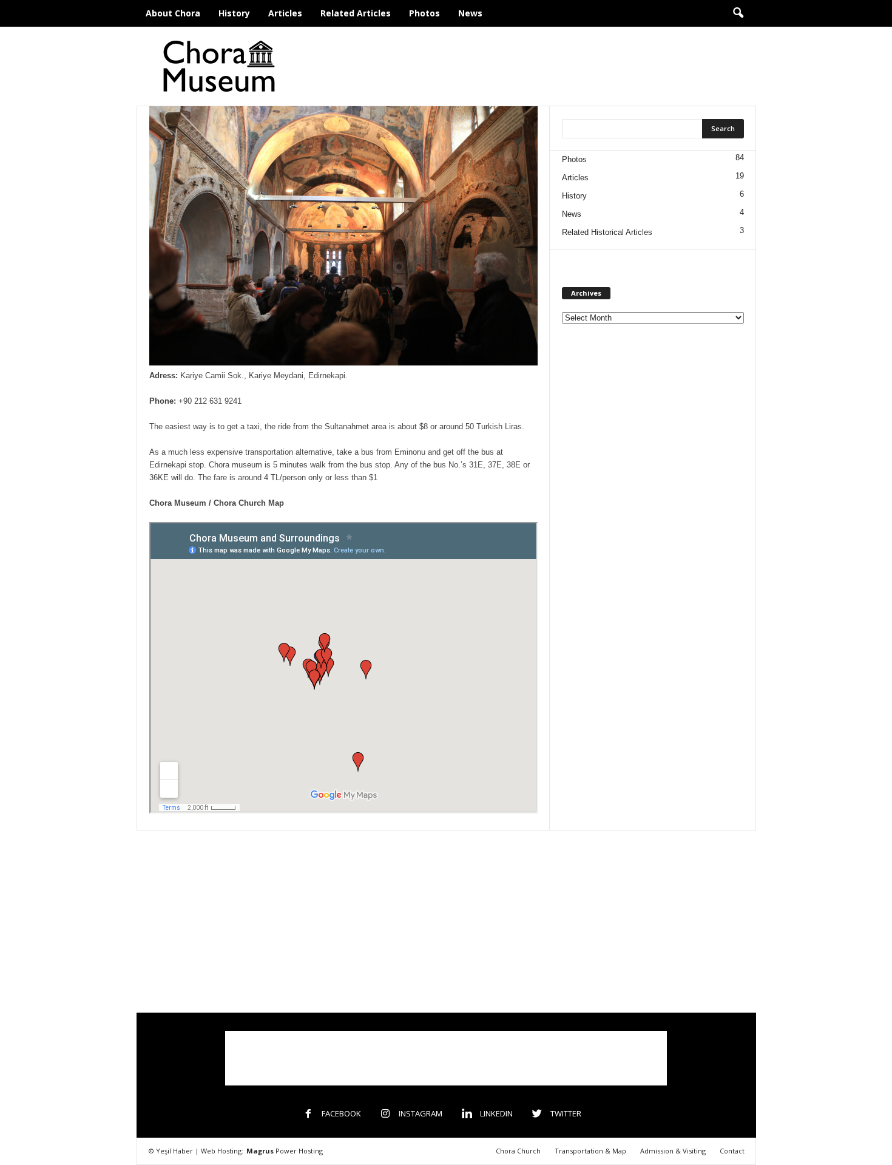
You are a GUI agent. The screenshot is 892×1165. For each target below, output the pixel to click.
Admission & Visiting (673, 1150)
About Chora (173, 13)
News (470, 13)
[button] (738, 13)
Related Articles (355, 13)
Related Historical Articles (607, 232)
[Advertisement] (535, 66)
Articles (285, 13)
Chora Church (518, 1150)
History (234, 13)
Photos (424, 13)
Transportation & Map (590, 1150)
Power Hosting (284, 1150)
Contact (732, 1150)
